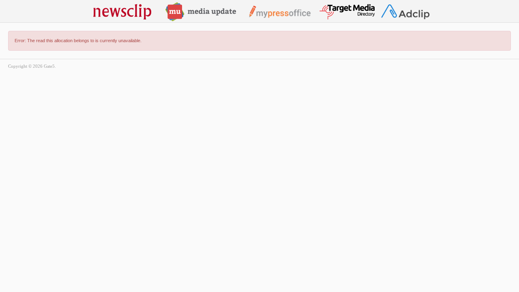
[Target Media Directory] (347, 11)
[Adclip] (405, 11)
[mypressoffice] (279, 11)
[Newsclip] (122, 11)
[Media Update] (200, 11)
